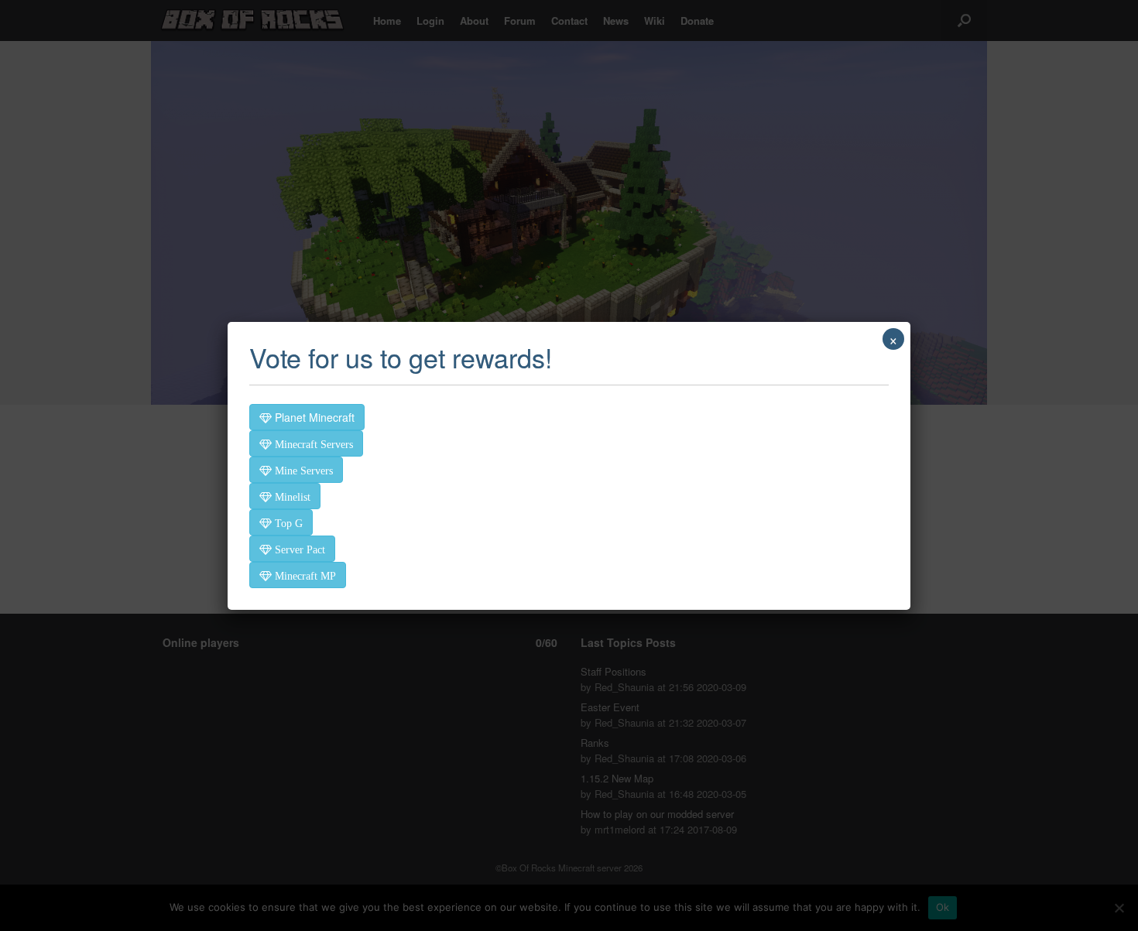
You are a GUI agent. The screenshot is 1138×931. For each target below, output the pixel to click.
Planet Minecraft (313, 417)
